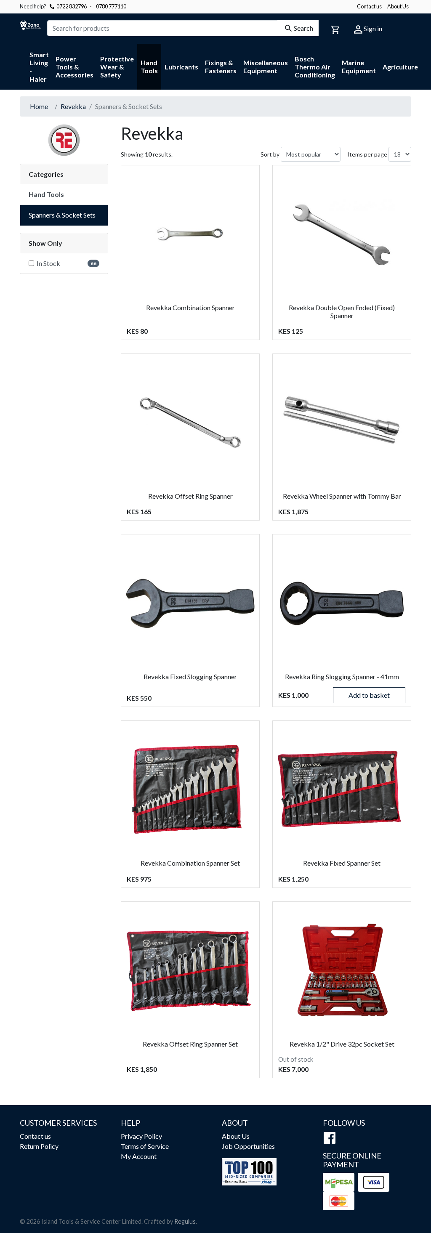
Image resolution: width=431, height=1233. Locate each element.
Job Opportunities (248, 1146)
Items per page (367, 154)
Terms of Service (145, 1146)
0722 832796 (71, 6)
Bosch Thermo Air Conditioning (315, 67)
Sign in (372, 28)
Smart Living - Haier (39, 66)
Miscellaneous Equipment (265, 66)
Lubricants (181, 67)
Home (39, 106)
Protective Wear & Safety (117, 67)
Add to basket (369, 695)
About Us (398, 6)
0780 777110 (108, 6)
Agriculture (400, 67)
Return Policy (39, 1146)
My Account (139, 1156)
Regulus (185, 1221)
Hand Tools (149, 66)
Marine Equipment (359, 66)
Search (303, 28)
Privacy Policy (141, 1136)
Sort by (270, 154)
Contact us (369, 6)
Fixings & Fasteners (221, 66)
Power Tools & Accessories (74, 67)
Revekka (73, 106)
